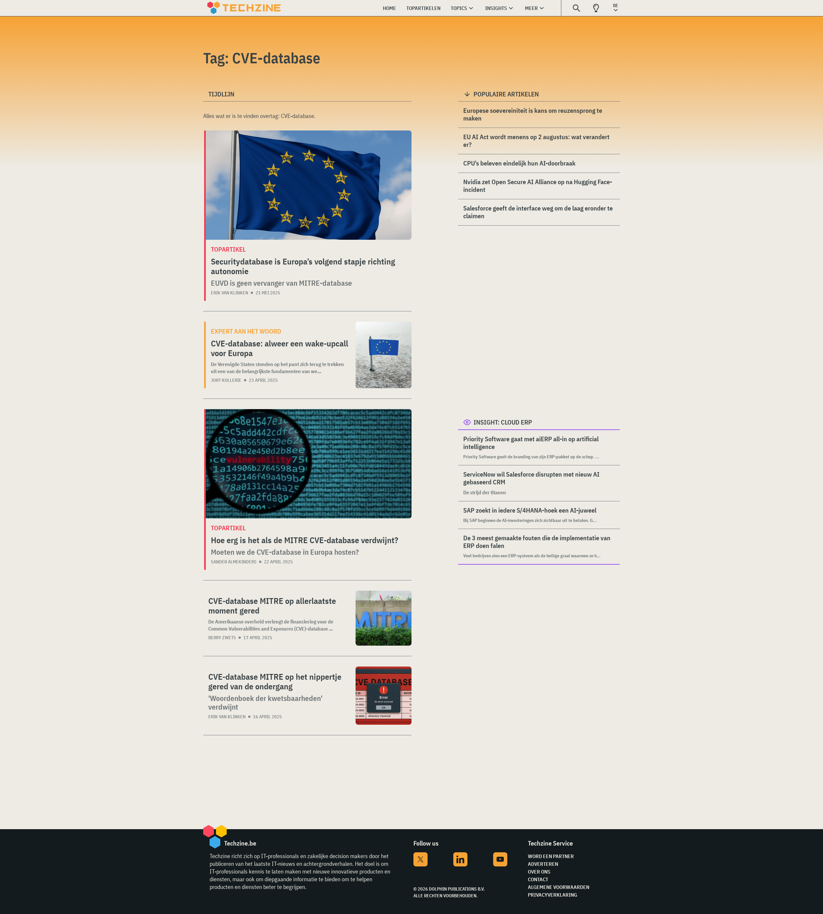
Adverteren (543, 864)
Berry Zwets (222, 638)
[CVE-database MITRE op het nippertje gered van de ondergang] (384, 696)
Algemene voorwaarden (558, 887)
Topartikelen (423, 8)
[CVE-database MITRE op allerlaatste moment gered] (384, 618)
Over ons (539, 871)
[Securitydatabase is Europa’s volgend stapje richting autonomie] (309, 185)
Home (389, 8)
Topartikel (228, 249)
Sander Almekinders (234, 562)
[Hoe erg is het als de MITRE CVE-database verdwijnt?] (309, 463)
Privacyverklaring (552, 895)
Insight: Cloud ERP (503, 422)
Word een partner (551, 856)
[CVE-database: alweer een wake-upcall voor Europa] (384, 355)
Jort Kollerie (226, 380)
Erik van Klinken (229, 293)
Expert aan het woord (246, 331)
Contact (538, 879)
